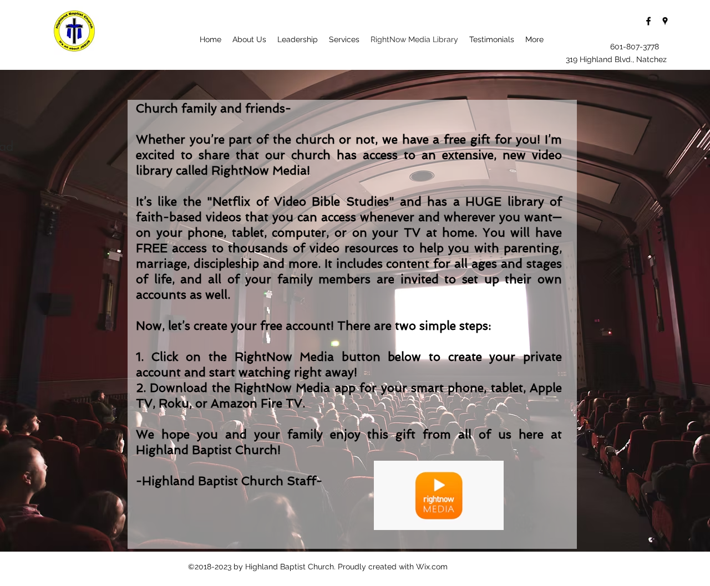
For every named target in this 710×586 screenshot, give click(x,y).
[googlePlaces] (665, 21)
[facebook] (648, 21)
